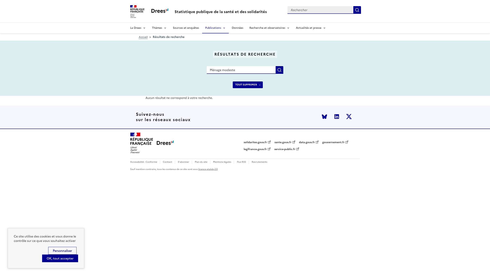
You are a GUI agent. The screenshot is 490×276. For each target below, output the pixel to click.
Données (237, 28)
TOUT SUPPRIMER (246, 84)
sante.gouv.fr (283, 142)
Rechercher (357, 10)
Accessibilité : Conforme (143, 162)
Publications (213, 28)
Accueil (143, 37)
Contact (167, 162)
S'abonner (183, 162)
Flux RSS (241, 162)
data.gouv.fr (307, 142)
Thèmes (157, 28)
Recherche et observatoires (267, 28)
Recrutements (259, 162)
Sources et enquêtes (186, 28)
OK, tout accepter (60, 258)
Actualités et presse (308, 28)
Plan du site (201, 162)
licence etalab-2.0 (208, 169)
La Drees (135, 28)
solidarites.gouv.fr (255, 142)
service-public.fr (284, 149)
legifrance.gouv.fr (255, 149)
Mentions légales (222, 162)
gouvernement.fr (333, 142)
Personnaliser (62, 250)
